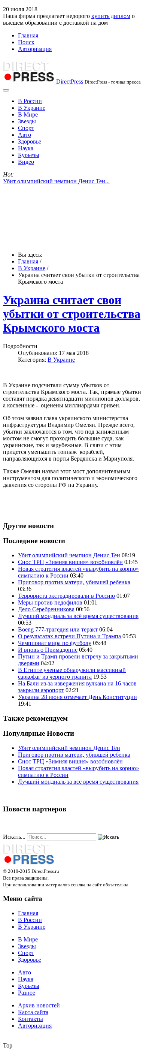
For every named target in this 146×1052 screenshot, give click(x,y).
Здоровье (29, 141)
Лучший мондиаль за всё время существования (78, 616)
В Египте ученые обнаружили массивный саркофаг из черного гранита (72, 673)
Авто (24, 135)
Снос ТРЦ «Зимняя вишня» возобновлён (70, 562)
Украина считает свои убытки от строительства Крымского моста (71, 313)
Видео (26, 162)
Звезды (27, 121)
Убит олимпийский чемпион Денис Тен (69, 555)
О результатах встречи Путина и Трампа (69, 636)
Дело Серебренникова (46, 609)
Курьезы (28, 155)
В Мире (28, 114)
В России (30, 101)
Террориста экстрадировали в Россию (66, 596)
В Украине (31, 108)
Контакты (30, 1019)
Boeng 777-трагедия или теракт (58, 629)
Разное (26, 992)
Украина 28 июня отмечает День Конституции (77, 697)
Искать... (14, 837)
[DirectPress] (29, 864)
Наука (25, 148)
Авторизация (35, 49)
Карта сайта (33, 1012)
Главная (28, 35)
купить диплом (110, 16)
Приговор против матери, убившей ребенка (74, 582)
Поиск (26, 42)
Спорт (26, 128)
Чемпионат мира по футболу (54, 643)
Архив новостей (39, 1005)
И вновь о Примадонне (47, 649)
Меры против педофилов (50, 602)
